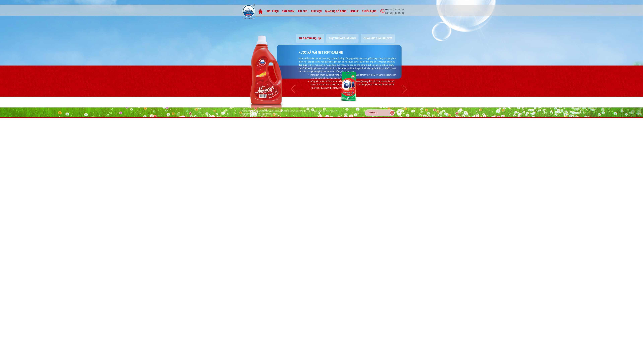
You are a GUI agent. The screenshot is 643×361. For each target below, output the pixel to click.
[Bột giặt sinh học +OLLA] (349, 86)
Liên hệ (354, 11)
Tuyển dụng (369, 11)
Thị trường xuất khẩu (342, 38)
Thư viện (316, 11)
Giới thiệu (272, 11)
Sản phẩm (288, 11)
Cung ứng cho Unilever (377, 38)
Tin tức (302, 11)
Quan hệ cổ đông (335, 11)
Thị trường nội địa (310, 38)
